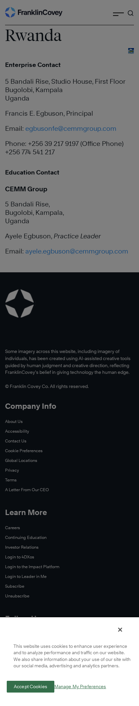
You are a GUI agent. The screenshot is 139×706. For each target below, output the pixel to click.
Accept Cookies (30, 686)
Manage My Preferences (80, 686)
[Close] (120, 629)
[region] (69, 661)
